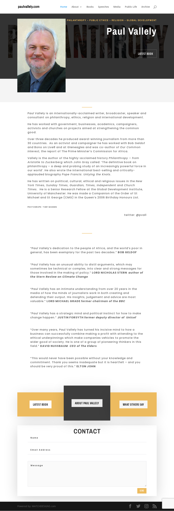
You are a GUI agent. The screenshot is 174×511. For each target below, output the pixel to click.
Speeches (103, 7)
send (142, 491)
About (75, 7)
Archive (145, 7)
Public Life (131, 7)
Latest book (40, 404)
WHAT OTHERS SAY (133, 404)
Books (90, 7)
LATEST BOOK (145, 53)
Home (63, 7)
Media (116, 7)
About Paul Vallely (87, 403)
